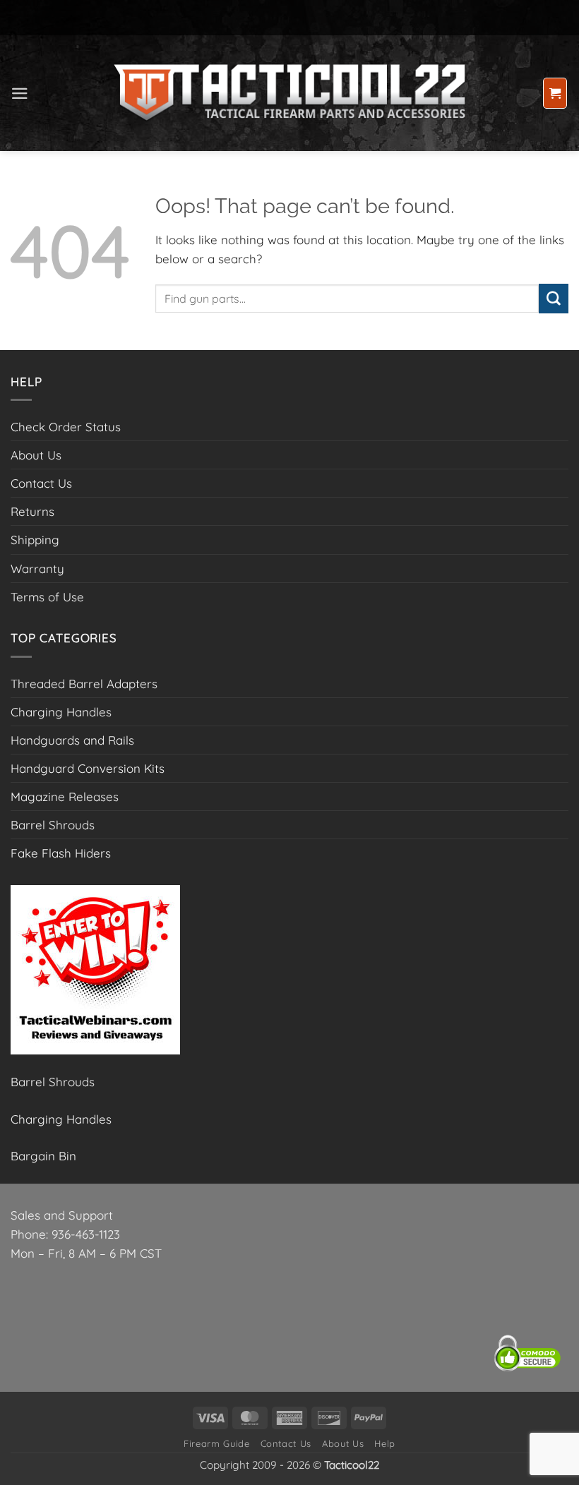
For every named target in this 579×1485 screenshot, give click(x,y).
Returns (32, 511)
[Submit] (553, 298)
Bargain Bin (43, 1155)
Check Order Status (66, 426)
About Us (36, 454)
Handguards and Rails (72, 740)
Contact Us (41, 483)
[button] (20, 94)
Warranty (37, 568)
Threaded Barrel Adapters (84, 683)
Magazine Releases (65, 796)
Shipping (35, 539)
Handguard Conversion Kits (88, 768)
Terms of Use (47, 596)
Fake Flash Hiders (61, 853)
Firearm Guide (216, 1443)
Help (384, 1443)
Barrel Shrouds (53, 824)
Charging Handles (61, 711)
